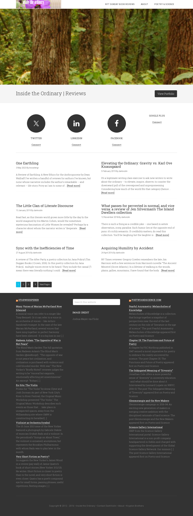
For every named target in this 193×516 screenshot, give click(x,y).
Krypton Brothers (135, 506)
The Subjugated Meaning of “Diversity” (151, 370)
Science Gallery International (146, 427)
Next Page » (45, 284)
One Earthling (27, 163)
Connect (36, 144)
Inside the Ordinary (38, 4)
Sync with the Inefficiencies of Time (45, 248)
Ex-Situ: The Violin (27, 385)
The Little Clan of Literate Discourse (44, 205)
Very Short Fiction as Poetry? (32, 456)
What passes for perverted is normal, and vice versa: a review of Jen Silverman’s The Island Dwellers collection (137, 209)
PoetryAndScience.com (146, 299)
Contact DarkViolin (106, 506)
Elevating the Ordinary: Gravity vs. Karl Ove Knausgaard (136, 165)
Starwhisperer (29, 299)
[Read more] (73, 185)
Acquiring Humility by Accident (127, 248)
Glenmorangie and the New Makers (149, 400)
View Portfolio (166, 93)
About (121, 506)
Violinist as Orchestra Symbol (33, 422)
